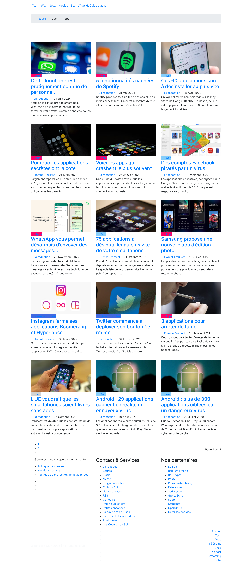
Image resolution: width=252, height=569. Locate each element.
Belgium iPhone (178, 470)
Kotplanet (174, 503)
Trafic (106, 475)
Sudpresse (175, 491)
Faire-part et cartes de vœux (122, 516)
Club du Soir (111, 487)
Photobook (110, 520)
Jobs (218, 560)
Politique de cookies (51, 466)
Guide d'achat (98, 5)
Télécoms (215, 543)
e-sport (216, 552)
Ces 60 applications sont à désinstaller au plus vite (190, 83)
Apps (38, 75)
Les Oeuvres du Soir (116, 524)
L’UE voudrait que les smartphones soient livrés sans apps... (60, 404)
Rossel (172, 479)
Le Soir (172, 466)
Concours (109, 499)
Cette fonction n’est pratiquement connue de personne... (59, 86)
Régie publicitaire (114, 503)
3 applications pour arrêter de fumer (183, 324)
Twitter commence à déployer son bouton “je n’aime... (123, 326)
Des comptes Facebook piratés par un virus (188, 165)
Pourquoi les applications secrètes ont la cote (59, 165)
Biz (73, 5)
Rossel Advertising (180, 483)
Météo (107, 479)
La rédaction (111, 466)
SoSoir (172, 499)
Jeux (53, 5)
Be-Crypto (175, 475)
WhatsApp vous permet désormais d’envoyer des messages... (59, 244)
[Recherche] (220, 6)
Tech (35, 5)
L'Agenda (83, 5)
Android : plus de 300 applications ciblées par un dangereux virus (188, 404)
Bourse (107, 470)
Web (44, 5)
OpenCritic (175, 508)
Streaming (214, 556)
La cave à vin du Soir (116, 512)
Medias (64, 5)
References (175, 487)
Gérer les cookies (179, 512)
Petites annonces (114, 508)
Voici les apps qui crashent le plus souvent (124, 165)
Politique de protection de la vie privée (63, 474)
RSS (105, 495)
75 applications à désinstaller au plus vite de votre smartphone (123, 244)
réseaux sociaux (45, 316)
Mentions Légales (49, 470)
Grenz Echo (175, 495)
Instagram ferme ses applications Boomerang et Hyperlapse (58, 326)
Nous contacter (113, 491)
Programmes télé (114, 483)
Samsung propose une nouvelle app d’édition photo (186, 244)
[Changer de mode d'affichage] (219, 2)
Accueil (41, 18)
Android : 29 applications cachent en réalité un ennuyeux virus (124, 404)
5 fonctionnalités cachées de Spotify (125, 83)
